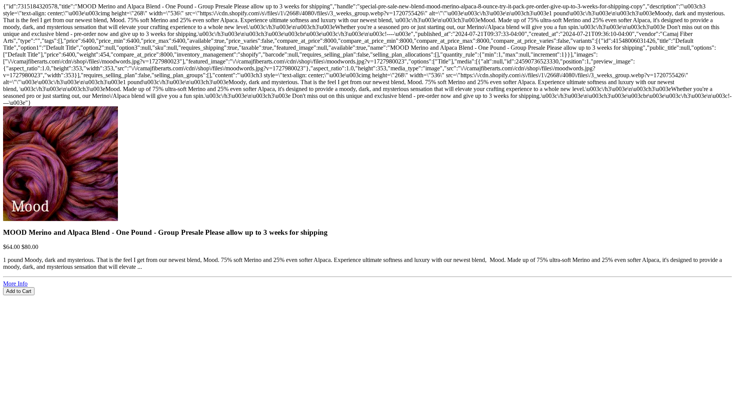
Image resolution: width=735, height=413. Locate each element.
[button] (367, 298)
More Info (15, 283)
